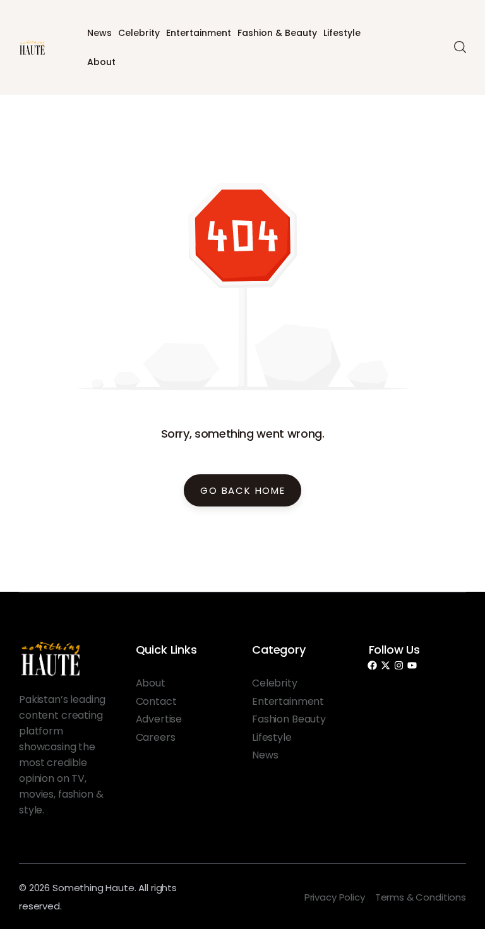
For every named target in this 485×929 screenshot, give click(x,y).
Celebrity (139, 33)
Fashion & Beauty (277, 33)
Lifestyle (342, 33)
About (101, 62)
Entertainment (198, 33)
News (99, 33)
